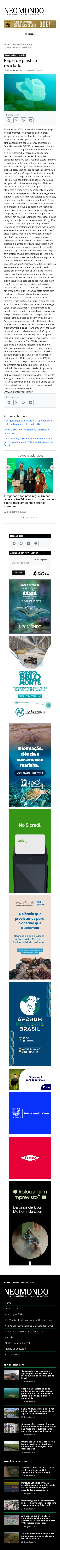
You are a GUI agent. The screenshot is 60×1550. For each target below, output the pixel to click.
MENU (31, 34)
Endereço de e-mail (21, 563)
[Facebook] (9, 120)
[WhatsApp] (23, 120)
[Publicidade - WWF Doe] (30, 24)
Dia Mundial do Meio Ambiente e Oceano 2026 (28, 1320)
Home (6, 44)
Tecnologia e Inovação (22, 44)
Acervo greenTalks (14, 1314)
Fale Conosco (12, 1354)
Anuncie (9, 1337)
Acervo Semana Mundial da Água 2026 (24, 1331)
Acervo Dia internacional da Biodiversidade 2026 (29, 1325)
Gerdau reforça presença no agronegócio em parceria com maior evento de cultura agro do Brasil (28, 442)
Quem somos (11, 1308)
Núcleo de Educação (15, 1348)
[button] (23, 517)
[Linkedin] (30, 120)
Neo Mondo (17, 70)
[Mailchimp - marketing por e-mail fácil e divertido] (41, 575)
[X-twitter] (16, 120)
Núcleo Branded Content (17, 1343)
